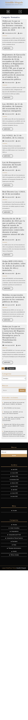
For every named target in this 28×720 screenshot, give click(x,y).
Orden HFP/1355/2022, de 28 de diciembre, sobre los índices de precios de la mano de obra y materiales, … (14, 265)
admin (20, 33)
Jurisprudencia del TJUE (15, 534)
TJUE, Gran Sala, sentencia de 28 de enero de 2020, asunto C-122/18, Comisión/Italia (13, 419)
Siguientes (11, 368)
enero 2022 (15, 496)
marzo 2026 (15, 473)
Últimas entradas (15, 555)
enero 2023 (15, 486)
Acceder (15, 510)
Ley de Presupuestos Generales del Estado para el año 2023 (11, 164)
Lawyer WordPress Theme (9, 568)
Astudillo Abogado (14, 2)
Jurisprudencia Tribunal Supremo (15, 538)
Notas (14, 544)
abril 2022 (15, 489)
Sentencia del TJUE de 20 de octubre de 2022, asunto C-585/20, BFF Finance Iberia (13, 426)
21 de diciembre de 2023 (10, 33)
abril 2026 (15, 469)
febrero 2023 (15, 483)
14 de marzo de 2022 (9, 305)
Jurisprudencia (14, 531)
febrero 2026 (15, 476)
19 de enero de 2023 (9, 82)
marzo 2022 (15, 493)
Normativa (14, 541)
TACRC (15, 551)
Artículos (15, 524)
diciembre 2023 (15, 479)
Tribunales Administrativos (14, 548)
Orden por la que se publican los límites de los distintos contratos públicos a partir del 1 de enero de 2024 (13, 25)
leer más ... (8, 49)
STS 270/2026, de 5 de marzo (12, 408)
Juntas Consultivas (14, 528)
